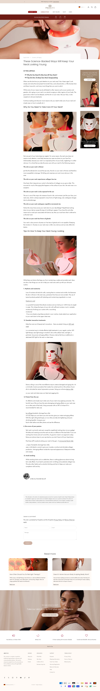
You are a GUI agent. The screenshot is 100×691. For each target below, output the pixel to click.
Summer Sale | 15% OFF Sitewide (50, 1)
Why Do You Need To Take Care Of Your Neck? (42, 75)
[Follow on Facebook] (4, 677)
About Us (30, 656)
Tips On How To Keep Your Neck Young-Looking (42, 78)
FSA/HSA (39, 656)
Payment (52, 656)
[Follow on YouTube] (21, 677)
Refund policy (67, 662)
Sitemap (30, 659)
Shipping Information (55, 659)
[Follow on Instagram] (12, 677)
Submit (28, 543)
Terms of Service (69, 520)
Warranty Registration (55, 664)
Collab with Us (40, 662)
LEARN (70, 12)
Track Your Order (54, 662)
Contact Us (52, 672)
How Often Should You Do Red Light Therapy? (25, 574)
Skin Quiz (39, 659)
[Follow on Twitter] (8, 677)
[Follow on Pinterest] (17, 677)
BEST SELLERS (56, 12)
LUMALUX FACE (45, 12)
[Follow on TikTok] (25, 677)
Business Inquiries (41, 664)
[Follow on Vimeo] (29, 677)
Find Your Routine (50, 615)
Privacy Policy (58, 520)
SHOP (64, 12)
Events (29, 662)
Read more (12, 584)
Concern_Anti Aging (36, 57)
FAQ (51, 669)
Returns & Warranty (54, 667)
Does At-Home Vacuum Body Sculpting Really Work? (71, 574)
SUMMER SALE (32, 12)
